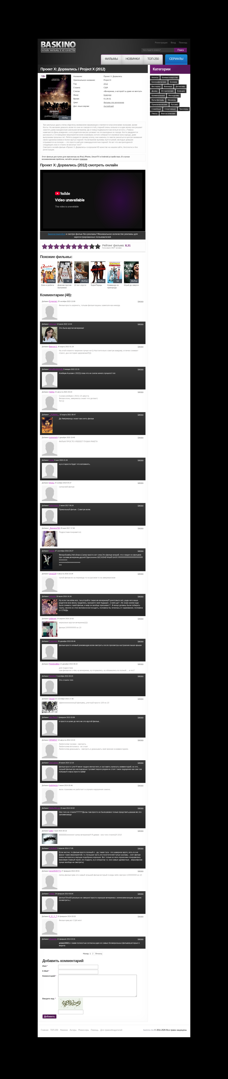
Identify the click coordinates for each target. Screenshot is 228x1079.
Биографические (159, 82)
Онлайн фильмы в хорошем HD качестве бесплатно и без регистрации (58, 47)
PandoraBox (54, 664)
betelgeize (53, 785)
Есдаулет (53, 301)
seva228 (52, 574)
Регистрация (161, 42)
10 (98, 247)
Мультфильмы (158, 100)
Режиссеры (83, 1030)
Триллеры (183, 109)
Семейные (156, 109)
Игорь (51, 483)
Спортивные (170, 109)
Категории (161, 69)
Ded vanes (53, 763)
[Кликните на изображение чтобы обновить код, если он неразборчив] (70, 999)
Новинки (64, 1030)
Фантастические (168, 113)
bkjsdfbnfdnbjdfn (56, 369)
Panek (51, 551)
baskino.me (148, 1030)
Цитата (140, 301)
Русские (174, 104)
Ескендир (53, 641)
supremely (53, 437)
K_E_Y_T (53, 916)
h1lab (51, 460)
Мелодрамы (173, 95)
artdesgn (52, 618)
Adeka (51, 392)
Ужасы (154, 113)
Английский (109, 106)
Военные (168, 86)
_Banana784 (54, 528)
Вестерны (156, 86)
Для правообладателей (111, 1030)
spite (51, 831)
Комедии (107, 95)
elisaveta (53, 939)
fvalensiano (54, 505)
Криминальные (158, 95)
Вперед (98, 954)
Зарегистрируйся (56, 234)
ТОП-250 (54, 1030)
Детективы (180, 86)
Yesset (52, 699)
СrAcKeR (53, 848)
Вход (173, 42)
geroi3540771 (55, 871)
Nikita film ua (54, 808)
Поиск (180, 50)
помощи (83, 159)
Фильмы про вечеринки (114, 102)
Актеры (73, 1030)
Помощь (183, 42)
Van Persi (53, 717)
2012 (106, 84)
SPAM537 (53, 740)
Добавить (49, 1016)
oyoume (52, 596)
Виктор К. (53, 346)
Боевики (173, 82)
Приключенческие (159, 104)
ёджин (52, 894)
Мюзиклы (172, 100)
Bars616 (52, 676)
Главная (44, 1030)
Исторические (167, 91)
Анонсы (155, 77)
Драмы (155, 91)
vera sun (52, 324)
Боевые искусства (170, 77)
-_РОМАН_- (54, 415)
